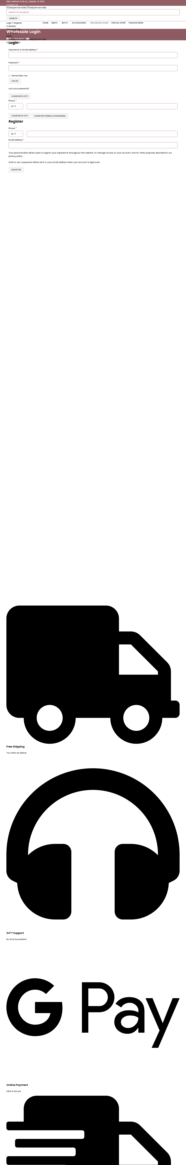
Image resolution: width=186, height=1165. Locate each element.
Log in (14, 81)
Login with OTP (19, 96)
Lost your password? (19, 88)
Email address (16, 139)
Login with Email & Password (50, 116)
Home (8, 38)
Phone (13, 100)
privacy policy (16, 156)
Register (16, 169)
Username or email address (23, 49)
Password (14, 62)
